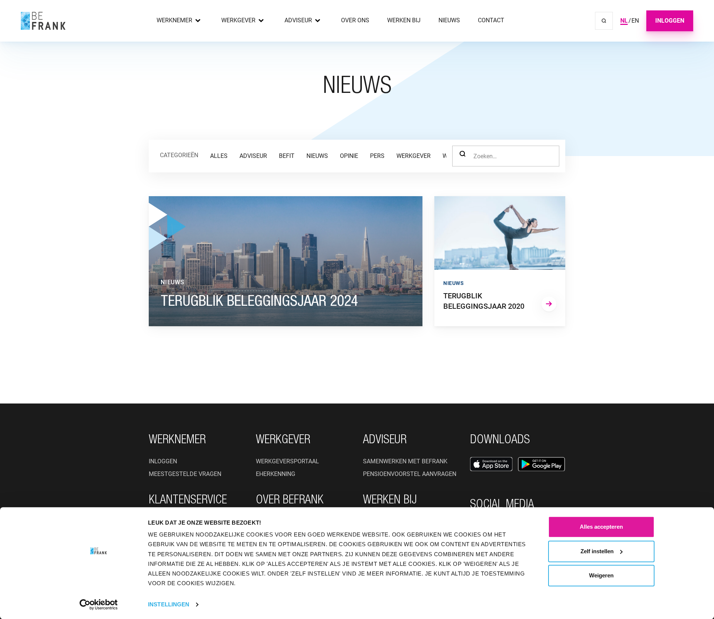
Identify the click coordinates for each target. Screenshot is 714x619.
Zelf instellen (597, 551)
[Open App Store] (491, 464)
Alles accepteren (601, 527)
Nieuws (449, 20)
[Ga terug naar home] (43, 21)
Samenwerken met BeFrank (405, 461)
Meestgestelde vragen (185, 473)
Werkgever (238, 20)
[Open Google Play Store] (541, 464)
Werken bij (404, 20)
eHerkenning (275, 473)
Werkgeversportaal (287, 461)
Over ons (355, 20)
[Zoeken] (604, 21)
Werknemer (174, 20)
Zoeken (462, 156)
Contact (491, 20)
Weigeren (601, 575)
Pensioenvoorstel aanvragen (409, 473)
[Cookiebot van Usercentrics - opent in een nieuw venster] (98, 604)
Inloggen (669, 20)
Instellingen (168, 604)
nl (624, 20)
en (635, 20)
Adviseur (298, 20)
